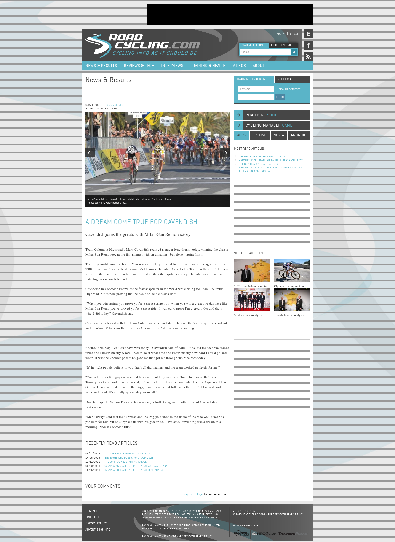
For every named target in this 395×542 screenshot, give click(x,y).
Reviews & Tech (139, 66)
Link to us (92, 517)
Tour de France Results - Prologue (127, 453)
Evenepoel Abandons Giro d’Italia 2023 (128, 458)
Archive (281, 34)
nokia (278, 135)
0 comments (115, 105)
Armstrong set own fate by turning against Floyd (271, 160)
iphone (259, 135)
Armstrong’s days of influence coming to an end (270, 167)
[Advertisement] (230, 14)
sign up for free (288, 89)
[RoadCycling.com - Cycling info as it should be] (142, 45)
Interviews (172, 66)
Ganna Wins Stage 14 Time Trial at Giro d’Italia (133, 470)
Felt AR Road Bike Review (254, 171)
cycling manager (269, 125)
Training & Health (208, 66)
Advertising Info (97, 529)
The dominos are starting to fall (125, 462)
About (259, 66)
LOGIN (280, 97)
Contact (293, 34)
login (200, 494)
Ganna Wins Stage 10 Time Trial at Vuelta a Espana (135, 466)
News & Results (101, 66)
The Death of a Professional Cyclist (262, 156)
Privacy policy (96, 523)
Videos (239, 66)
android (299, 135)
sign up (188, 494)
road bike (262, 115)
